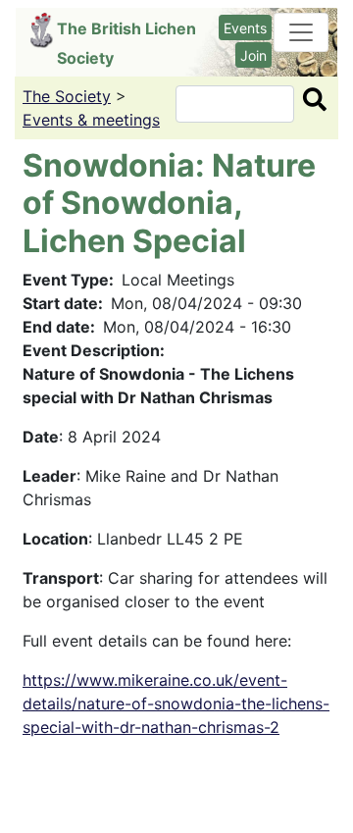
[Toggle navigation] (301, 32)
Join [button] (253, 55)
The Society (67, 96)
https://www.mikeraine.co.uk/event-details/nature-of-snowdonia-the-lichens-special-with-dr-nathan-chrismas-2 (176, 703)
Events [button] (245, 28)
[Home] (43, 30)
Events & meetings (91, 120)
